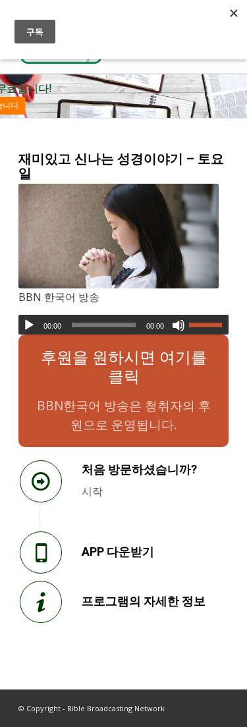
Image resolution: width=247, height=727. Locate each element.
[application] (123, 325)
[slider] (209, 325)
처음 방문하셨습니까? (139, 469)
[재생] (29, 325)
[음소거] (178, 325)
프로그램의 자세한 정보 (144, 601)
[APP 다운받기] (41, 552)
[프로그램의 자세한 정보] (41, 602)
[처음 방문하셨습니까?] (41, 481)
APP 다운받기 (118, 551)
